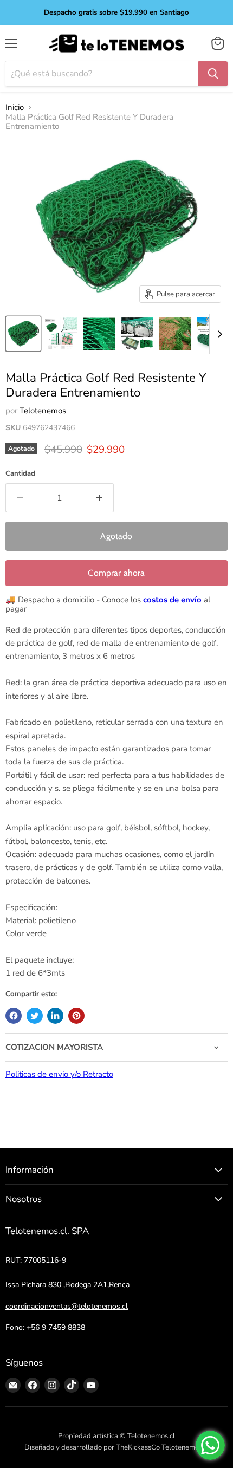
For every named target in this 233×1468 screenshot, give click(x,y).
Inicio (14, 107)
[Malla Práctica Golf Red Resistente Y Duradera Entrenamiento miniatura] (23, 333)
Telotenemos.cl (185, 1447)
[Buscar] (213, 73)
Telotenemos (43, 410)
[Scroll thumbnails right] (217, 334)
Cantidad (20, 474)
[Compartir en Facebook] (13, 1016)
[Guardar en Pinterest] (76, 1016)
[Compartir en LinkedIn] (55, 1016)
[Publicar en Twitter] (35, 1016)
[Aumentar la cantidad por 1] (99, 497)
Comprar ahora (116, 573)
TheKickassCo (138, 1447)
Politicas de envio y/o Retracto (59, 1074)
